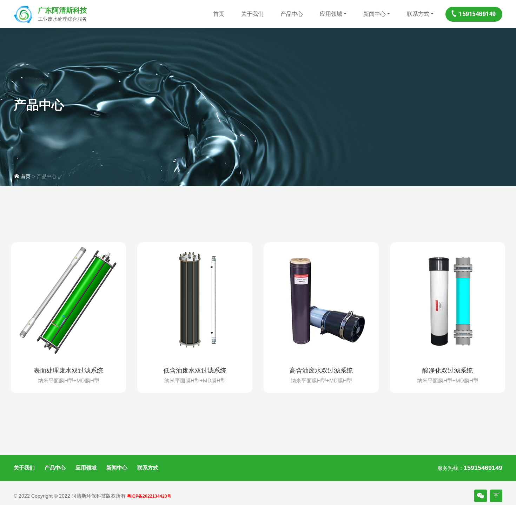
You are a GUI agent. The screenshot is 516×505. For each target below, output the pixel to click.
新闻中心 (374, 14)
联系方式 (418, 14)
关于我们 (252, 14)
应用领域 (331, 14)
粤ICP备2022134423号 (149, 496)
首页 (218, 14)
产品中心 (291, 14)
